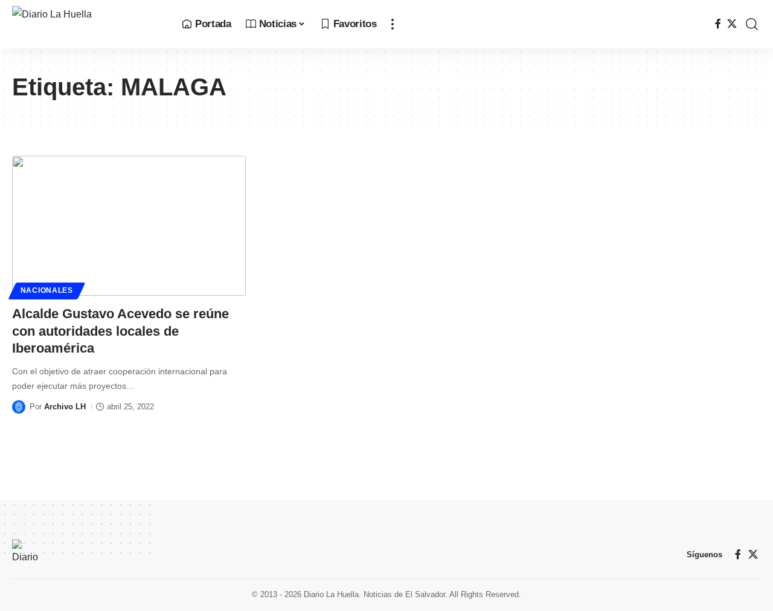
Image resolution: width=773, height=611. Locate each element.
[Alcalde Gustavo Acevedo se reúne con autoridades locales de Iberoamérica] (129, 226)
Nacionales (47, 290)
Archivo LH (65, 406)
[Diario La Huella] (87, 24)
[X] (732, 24)
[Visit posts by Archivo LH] (18, 407)
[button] (392, 24)
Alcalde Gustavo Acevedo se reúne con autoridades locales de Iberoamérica (120, 331)
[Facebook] (718, 24)
